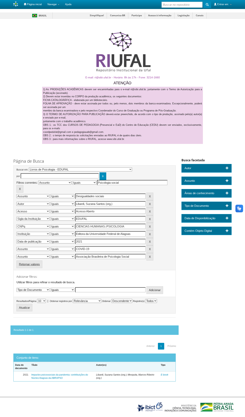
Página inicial (34, 4)
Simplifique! (97, 15)
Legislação (183, 15)
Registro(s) (139, 301)
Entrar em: (223, 4)
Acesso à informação (159, 15)
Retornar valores (29, 264)
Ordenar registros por (61, 301)
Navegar (52, 4)
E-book (164, 374)
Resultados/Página (26, 301)
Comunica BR (117, 15)
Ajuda (68, 4)
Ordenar (106, 301)
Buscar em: (22, 169)
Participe (136, 15)
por (18, 176)
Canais (199, 15)
